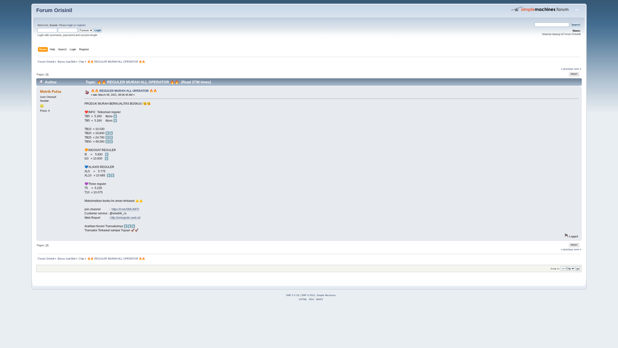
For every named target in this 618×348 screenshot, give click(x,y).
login (70, 25)
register (81, 25)
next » (577, 68)
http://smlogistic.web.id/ (125, 217)
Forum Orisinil (54, 10)
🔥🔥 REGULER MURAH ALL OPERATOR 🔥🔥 (124, 91)
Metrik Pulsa (50, 91)
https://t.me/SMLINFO (125, 209)
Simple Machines (326, 295)
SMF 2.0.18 (292, 295)
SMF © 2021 (308, 295)
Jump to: (555, 268)
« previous (567, 68)
